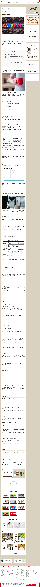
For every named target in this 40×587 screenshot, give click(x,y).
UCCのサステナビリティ (22, 579)
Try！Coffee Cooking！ (30, 71)
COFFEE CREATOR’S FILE (31, 67)
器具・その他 (2, 575)
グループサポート (28, 576)
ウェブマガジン (34, 573)
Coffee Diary (33, 68)
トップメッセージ (22, 570)
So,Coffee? (8, 574)
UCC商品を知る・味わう (32, 36)
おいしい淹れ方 (33, 34)
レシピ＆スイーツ (32, 38)
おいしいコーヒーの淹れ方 (10, 570)
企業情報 (38, 2)
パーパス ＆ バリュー (22, 571)
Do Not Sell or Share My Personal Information (30, 584)
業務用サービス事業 (28, 571)
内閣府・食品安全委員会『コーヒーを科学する (9, 180)
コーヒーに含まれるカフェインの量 (10, 54)
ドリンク (2, 572)
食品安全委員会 (10, 132)
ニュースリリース (22, 575)
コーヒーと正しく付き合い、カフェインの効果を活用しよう (13, 64)
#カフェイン (4, 15)
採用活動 (33, 570)
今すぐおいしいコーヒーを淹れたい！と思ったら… (12, 65)
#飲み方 (8, 15)
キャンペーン (23, 2)
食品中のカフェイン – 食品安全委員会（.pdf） (9, 147)
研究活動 (33, 571)
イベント (33, 39)
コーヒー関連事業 (28, 570)
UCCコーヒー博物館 (16, 572)
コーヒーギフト (2, 574)
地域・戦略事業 (28, 574)
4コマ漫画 (29, 64)
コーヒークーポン (15, 577)
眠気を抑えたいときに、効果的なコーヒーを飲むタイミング (13, 60)
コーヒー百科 (8, 571)
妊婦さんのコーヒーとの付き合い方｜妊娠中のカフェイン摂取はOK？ (14, 425)
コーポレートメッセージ (22, 572)
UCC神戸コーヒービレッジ (35, 572)
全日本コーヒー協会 (6, 117)
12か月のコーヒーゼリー (33, 64)
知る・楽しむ (13, 2)
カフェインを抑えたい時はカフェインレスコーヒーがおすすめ (13, 62)
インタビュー (33, 33)
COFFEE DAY (29, 68)
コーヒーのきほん (32, 28)
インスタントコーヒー (3, 571)
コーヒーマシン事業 (28, 573)
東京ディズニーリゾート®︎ (16, 573)
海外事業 (27, 575)
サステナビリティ (33, 2)
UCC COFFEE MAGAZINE (10, 573)
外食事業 (27, 572)
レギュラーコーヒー (3, 570)
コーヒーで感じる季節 (33, 31)
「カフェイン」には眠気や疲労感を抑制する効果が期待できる (13, 52)
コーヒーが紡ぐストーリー (6, 14)
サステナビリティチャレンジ (23, 580)
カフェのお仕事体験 (16, 574)
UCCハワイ (35, 71)
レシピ (8, 572)
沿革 (20, 574)
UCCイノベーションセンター (9, 459)
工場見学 (14, 571)
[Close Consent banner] (38, 582)
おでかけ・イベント (18, 2)
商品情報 (9, 2)
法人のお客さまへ (28, 2)
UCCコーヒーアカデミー (16, 570)
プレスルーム (21, 576)
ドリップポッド (2, 573)
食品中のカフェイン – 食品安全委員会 (8, 255)
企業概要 (21, 573)
